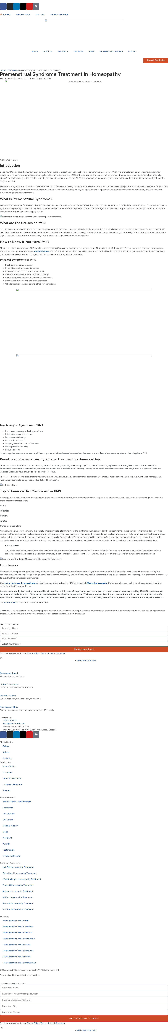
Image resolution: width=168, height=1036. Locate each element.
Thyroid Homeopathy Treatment (18, 885)
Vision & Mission (10, 826)
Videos (6, 752)
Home (35, 51)
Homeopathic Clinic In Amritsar (17, 932)
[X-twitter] (23, 6)
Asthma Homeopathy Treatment (18, 903)
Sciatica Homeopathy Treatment (18, 909)
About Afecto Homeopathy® (17, 801)
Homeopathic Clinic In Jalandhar (18, 926)
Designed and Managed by (12, 975)
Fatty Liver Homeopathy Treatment (19, 873)
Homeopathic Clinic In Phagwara (18, 950)
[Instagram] (10, 6)
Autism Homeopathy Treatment (18, 891)
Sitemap (6, 790)
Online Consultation (9, 684)
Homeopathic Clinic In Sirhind (16, 956)
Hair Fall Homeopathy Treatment (18, 867)
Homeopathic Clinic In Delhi (16, 920)
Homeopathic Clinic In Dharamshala (19, 962)
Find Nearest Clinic (9, 707)
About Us (47, 51)
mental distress (41, 251)
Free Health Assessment (111, 51)
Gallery (6, 746)
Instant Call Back (8, 695)
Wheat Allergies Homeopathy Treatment (22, 879)
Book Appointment (9, 673)
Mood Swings (12, 70)
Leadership (8, 807)
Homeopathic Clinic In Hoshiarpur (19, 938)
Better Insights (32, 975)
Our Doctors (9, 813)
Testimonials (8, 850)
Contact (132, 51)
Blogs (5, 832)
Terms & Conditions (12, 778)
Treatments (62, 51)
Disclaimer (60, 653)
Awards (6, 844)
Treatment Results (11, 856)
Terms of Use (46, 653)
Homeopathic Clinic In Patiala (16, 944)
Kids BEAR (78, 51)
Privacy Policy (33, 653)
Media (91, 51)
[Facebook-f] (3, 6)
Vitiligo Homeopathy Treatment (18, 897)
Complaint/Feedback (12, 784)
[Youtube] (29, 6)
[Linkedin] (16, 6)
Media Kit (7, 758)
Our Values (8, 819)
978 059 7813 (11, 602)
